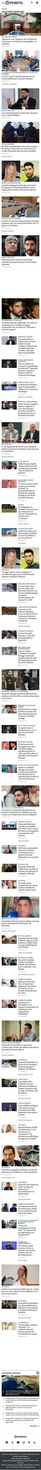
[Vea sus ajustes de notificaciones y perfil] (37, 3)
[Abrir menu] (3, 3)
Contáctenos (24, 1449)
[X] (12, 1442)
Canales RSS (5, 1449)
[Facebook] (7, 1442)
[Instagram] (24, 1442)
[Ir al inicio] (14, 3)
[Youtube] (18, 1442)
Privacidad (33, 1449)
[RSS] (29, 1442)
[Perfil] (20, 1438)
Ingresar (32, 3)
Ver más (33, 1426)
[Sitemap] (34, 1443)
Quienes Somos (14, 1449)
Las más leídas (11, 1372)
